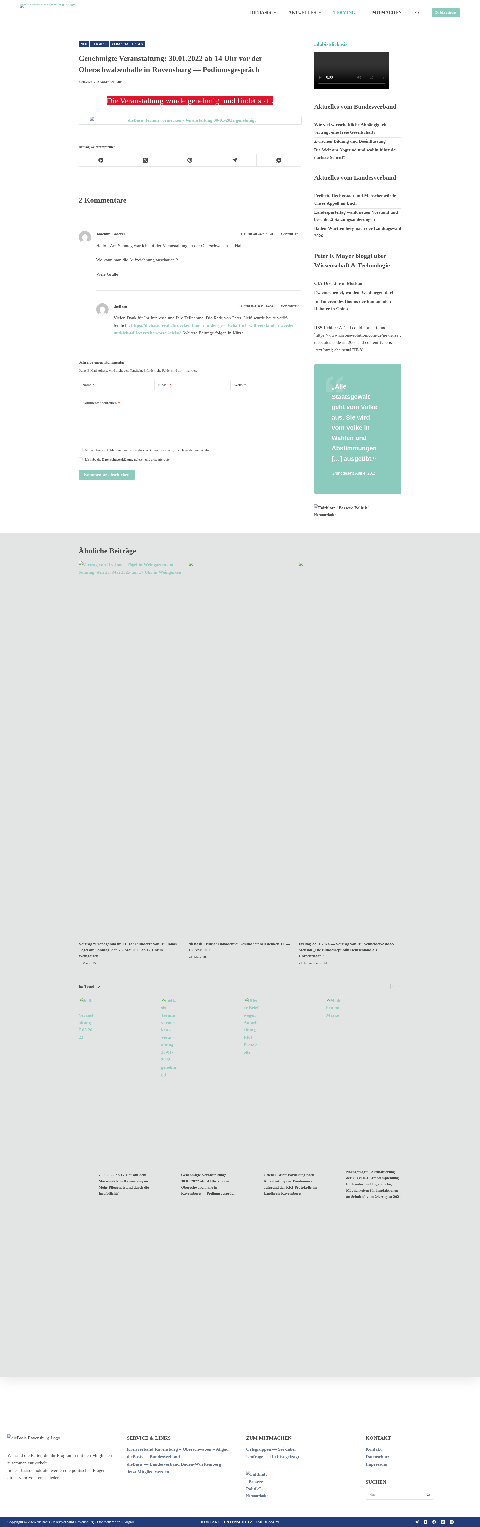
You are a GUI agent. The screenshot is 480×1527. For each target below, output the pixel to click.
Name (88, 385)
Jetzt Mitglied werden (148, 1471)
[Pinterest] (190, 160)
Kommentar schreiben (101, 403)
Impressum (377, 1464)
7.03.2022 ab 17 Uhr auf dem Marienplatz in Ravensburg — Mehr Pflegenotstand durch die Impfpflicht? (124, 1184)
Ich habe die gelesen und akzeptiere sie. (127, 459)
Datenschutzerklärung (118, 459)
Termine (344, 12)
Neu (84, 44)
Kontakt (374, 1449)
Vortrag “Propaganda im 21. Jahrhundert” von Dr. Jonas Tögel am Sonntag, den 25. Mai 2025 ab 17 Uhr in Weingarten (128, 950)
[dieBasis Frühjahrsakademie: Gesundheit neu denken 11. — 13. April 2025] (240, 748)
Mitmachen (387, 12)
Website (240, 385)
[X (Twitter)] (146, 160)
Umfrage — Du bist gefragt (272, 1456)
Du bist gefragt (446, 12)
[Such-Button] (429, 1495)
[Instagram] (452, 1522)
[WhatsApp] (279, 160)
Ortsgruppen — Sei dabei (271, 1449)
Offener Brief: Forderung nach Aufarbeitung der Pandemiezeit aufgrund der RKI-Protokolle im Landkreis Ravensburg (290, 1184)
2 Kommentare (110, 82)
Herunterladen (325, 515)
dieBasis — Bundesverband (153, 1456)
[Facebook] (101, 160)
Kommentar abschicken (107, 474)
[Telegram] (234, 160)
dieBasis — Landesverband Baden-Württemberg (174, 1464)
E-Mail (165, 385)
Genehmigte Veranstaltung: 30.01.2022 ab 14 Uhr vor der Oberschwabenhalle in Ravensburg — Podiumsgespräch (208, 1184)
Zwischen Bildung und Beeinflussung (350, 141)
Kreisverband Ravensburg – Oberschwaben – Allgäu (178, 1449)
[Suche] (417, 13)
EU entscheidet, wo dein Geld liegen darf (353, 292)
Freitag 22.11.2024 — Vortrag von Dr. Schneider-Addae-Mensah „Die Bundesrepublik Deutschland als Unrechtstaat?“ (346, 950)
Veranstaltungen (127, 44)
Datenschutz (378, 1456)
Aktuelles (302, 12)
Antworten (289, 234)
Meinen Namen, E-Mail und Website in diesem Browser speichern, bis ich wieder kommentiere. (149, 450)
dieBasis (260, 12)
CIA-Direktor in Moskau (338, 283)
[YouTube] (426, 1522)
